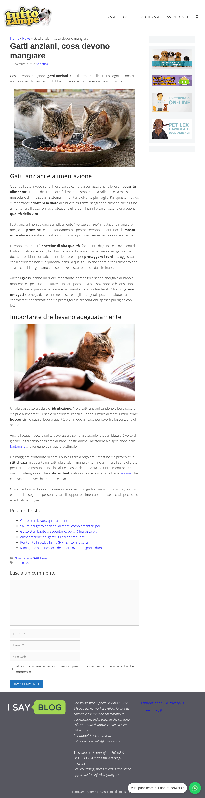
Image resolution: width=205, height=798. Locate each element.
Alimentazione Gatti (27, 558)
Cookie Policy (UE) (152, 710)
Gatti (127, 17)
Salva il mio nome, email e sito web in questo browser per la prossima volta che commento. (74, 669)
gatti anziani (22, 563)
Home (14, 38)
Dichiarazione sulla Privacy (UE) (163, 703)
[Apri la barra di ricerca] (197, 17)
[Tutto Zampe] (27, 16)
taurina (125, 473)
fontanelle (17, 446)
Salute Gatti (177, 17)
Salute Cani (149, 17)
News (26, 38)
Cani (111, 17)
